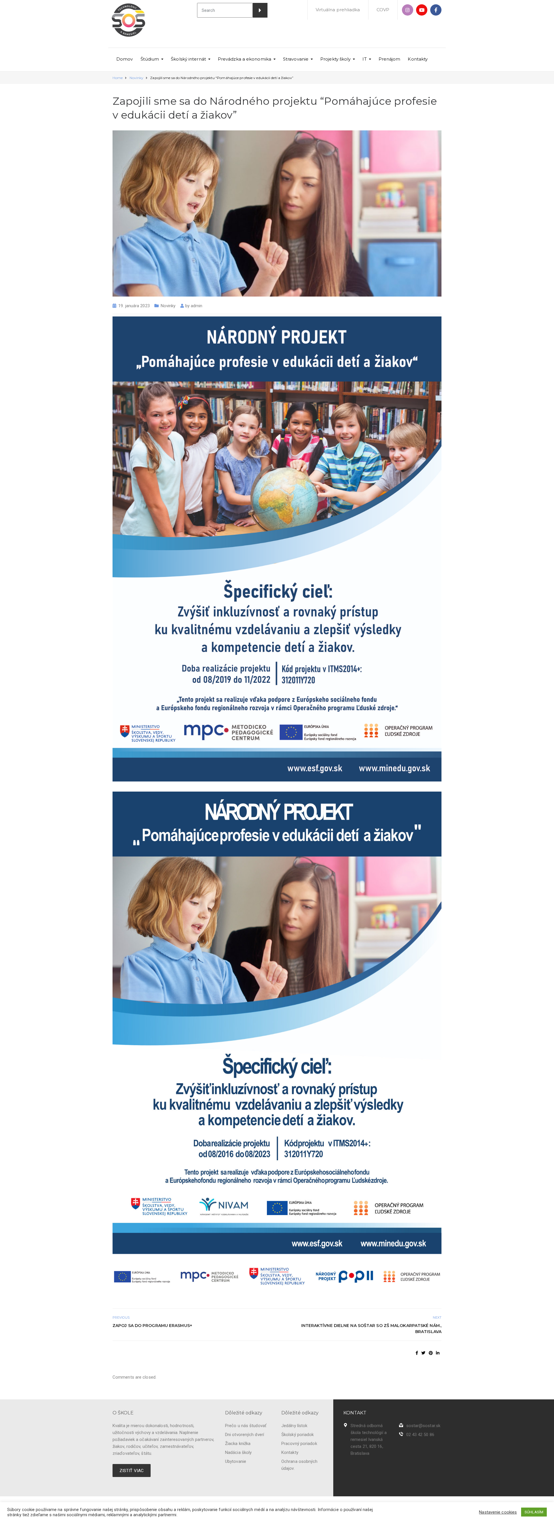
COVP (383, 9)
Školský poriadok (297, 1434)
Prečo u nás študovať (245, 1425)
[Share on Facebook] (416, 1353)
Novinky (168, 305)
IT (364, 59)
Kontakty (418, 59)
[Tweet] (423, 1353)
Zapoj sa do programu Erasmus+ (152, 1325)
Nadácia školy (238, 1452)
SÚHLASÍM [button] (534, 1512)
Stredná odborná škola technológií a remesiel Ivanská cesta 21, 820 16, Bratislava (369, 1439)
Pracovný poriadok (299, 1443)
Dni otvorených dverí (244, 1434)
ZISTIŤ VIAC (131, 1470)
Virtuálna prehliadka (338, 9)
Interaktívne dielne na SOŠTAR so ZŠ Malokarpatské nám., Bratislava (371, 1328)
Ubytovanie (235, 1461)
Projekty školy (335, 59)
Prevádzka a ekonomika (244, 59)
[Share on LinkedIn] (437, 1353)
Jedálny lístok (294, 1425)
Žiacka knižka (237, 1443)
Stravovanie (295, 59)
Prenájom (389, 59)
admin (197, 305)
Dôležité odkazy (244, 1413)
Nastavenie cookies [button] (498, 1512)
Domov (124, 59)
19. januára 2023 (134, 305)
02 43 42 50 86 (420, 1434)
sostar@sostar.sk (423, 1425)
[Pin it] (431, 1353)
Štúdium (150, 59)
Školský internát (188, 59)
